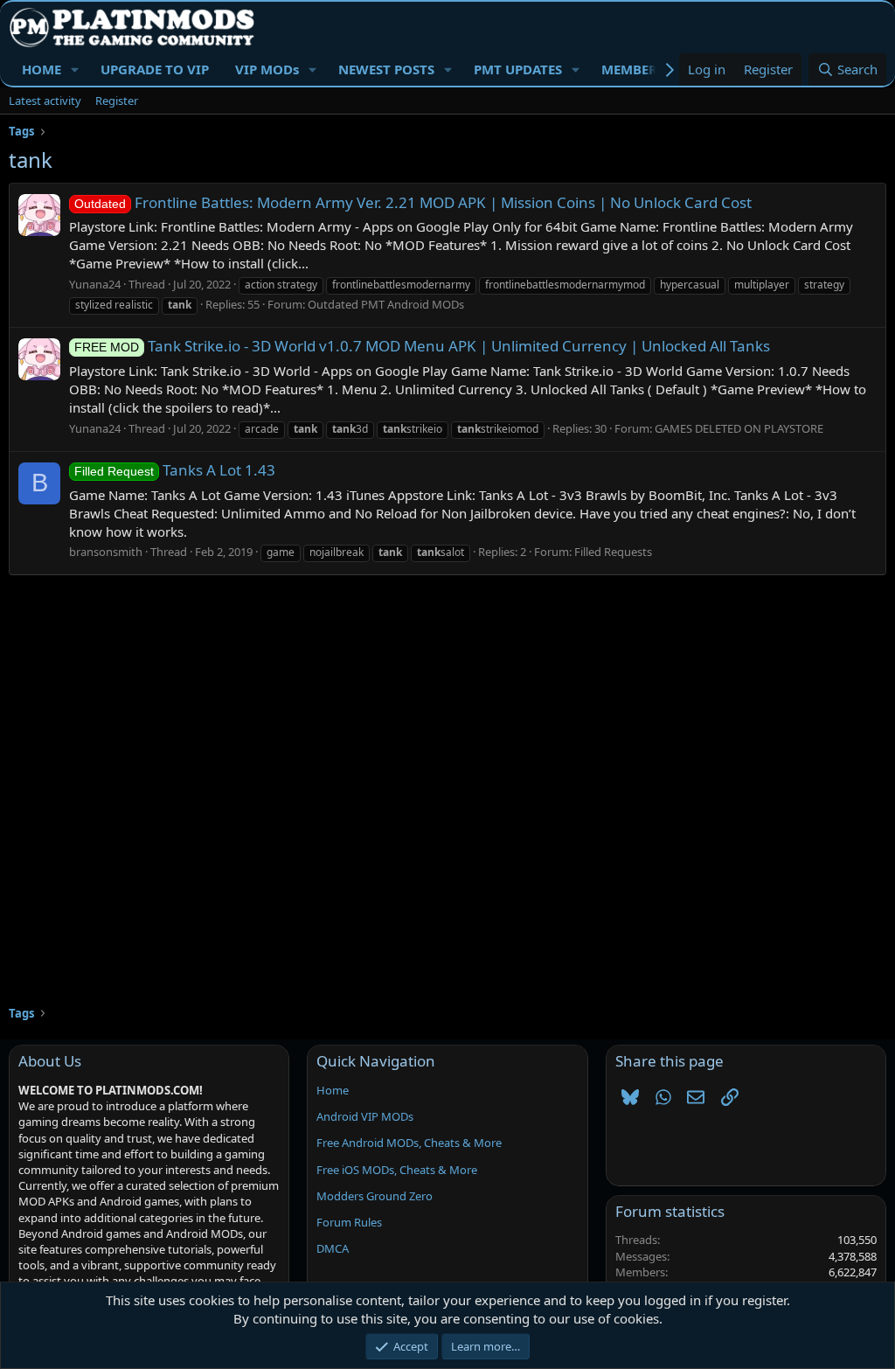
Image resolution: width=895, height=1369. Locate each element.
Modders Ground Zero (374, 1196)
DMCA (332, 1248)
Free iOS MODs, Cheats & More (396, 1170)
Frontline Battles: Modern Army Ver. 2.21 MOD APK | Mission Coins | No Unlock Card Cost (413, 202)
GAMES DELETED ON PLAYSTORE (739, 428)
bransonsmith (105, 551)
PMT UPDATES (518, 69)
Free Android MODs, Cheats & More (409, 1142)
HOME (41, 69)
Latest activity (45, 100)
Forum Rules (349, 1222)
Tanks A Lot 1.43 (174, 470)
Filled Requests (613, 551)
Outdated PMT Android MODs (386, 304)
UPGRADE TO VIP (155, 69)
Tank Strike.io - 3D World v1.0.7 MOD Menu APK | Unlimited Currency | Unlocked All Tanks (422, 346)
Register (116, 100)
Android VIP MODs (364, 1116)
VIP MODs (267, 69)
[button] (75, 69)
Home (332, 1090)
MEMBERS (632, 69)
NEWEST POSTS (386, 69)
